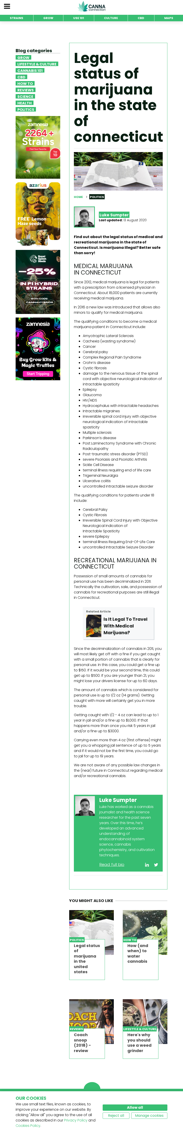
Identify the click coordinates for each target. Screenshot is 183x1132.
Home (78, 197)
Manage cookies (149, 1115)
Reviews (25, 90)
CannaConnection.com (91, 6)
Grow (23, 57)
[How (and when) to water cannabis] (145, 932)
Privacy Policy (75, 1120)
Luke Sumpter (114, 215)
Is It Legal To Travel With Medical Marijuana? (126, 626)
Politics (25, 109)
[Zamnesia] (38, 147)
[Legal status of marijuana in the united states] (91, 932)
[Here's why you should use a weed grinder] (145, 1021)
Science (25, 96)
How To (25, 83)
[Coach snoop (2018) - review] (91, 1021)
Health (24, 103)
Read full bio (111, 864)
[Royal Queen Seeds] (38, 281)
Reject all (116, 1115)
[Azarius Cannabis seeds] (38, 214)
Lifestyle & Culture (36, 64)
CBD (21, 77)
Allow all (135, 1107)
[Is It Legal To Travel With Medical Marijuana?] (94, 626)
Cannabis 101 (30, 70)
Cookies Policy (28, 1125)
